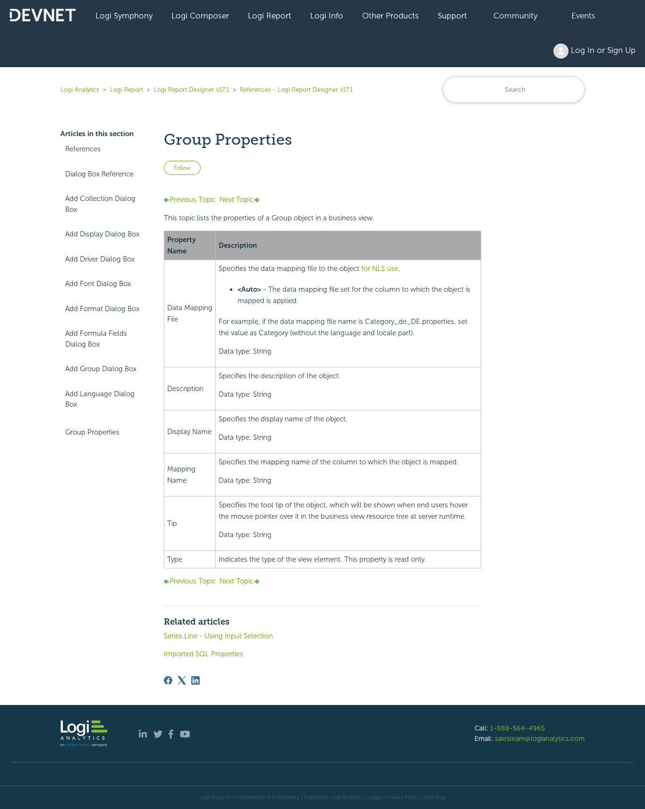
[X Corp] (182, 680)
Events (583, 15)
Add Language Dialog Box (100, 399)
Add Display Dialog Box (102, 234)
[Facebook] (168, 680)
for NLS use (379, 268)
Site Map (435, 797)
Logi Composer (200, 15)
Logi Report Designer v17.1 (191, 89)
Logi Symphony (124, 15)
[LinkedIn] (195, 680)
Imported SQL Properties (203, 654)
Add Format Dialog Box (102, 308)
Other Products (390, 15)
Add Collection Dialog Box (100, 204)
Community (515, 15)
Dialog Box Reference (99, 174)
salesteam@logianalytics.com (540, 738)
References (83, 149)
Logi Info (326, 15)
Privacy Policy (403, 797)
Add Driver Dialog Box (100, 259)
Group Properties (92, 432)
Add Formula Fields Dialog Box (96, 338)
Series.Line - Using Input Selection (218, 636)
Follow (182, 168)
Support (452, 15)
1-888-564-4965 (517, 728)
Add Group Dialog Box (100, 369)
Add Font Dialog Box (98, 283)
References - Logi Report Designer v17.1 (296, 89)
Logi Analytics (79, 89)
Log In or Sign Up (602, 50)
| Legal (374, 797)
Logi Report (269, 15)
